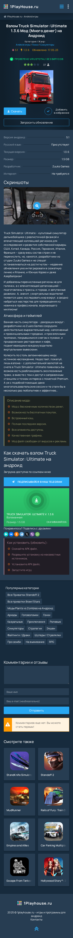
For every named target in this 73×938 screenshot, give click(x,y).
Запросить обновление (36, 122)
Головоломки (30, 615)
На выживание (35, 642)
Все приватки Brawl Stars (23, 601)
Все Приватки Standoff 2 (23, 595)
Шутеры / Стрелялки (48, 635)
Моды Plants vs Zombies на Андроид (30, 608)
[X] (27, 534)
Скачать (16, 111)
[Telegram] (21, 534)
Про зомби (14, 642)
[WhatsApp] (37, 534)
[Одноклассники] (16, 534)
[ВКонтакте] (11, 534)
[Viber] (32, 534)
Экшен (51, 628)
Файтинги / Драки (18, 635)
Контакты (36, 919)
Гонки (35, 44)
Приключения (36, 621)
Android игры (31, 16)
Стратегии (35, 628)
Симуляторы (47, 44)
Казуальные (15, 621)
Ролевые (55, 621)
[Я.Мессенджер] (6, 534)
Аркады (12, 615)
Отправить (36, 710)
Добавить (61, 111)
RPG (51, 642)
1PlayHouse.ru (24, 6)
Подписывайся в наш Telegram (40, 481)
